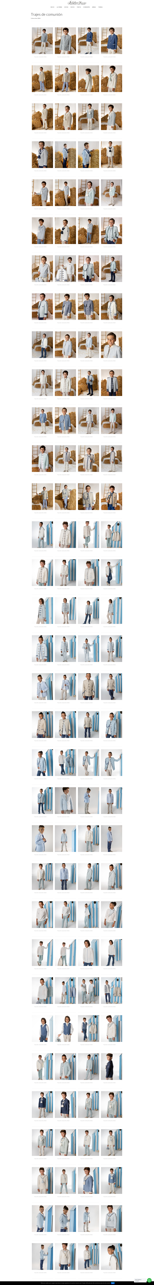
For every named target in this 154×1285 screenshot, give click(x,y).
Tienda (100, 7)
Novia (66, 7)
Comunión (86, 7)
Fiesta (79, 7)
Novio (73, 7)
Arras (94, 7)
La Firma (59, 7)
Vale (113, 1283)
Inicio (52, 7)
